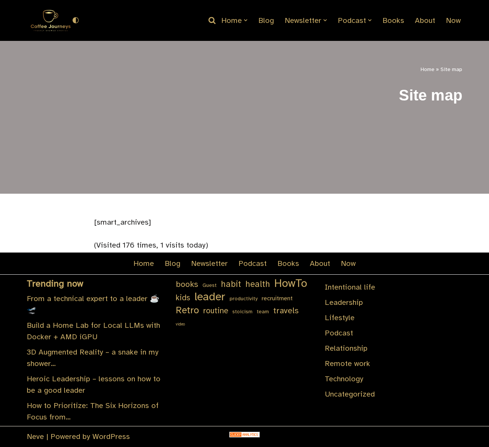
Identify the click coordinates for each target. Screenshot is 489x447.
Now (453, 20)
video (180, 324)
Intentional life (350, 287)
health (257, 284)
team (263, 311)
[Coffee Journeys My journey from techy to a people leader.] (50, 20)
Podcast (252, 263)
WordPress (111, 436)
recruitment (277, 298)
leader (209, 297)
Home (427, 69)
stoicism (242, 311)
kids (183, 298)
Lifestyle (340, 317)
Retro (187, 310)
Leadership (344, 302)
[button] (246, 20)
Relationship (346, 348)
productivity (243, 298)
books (187, 284)
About (425, 20)
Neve (35, 436)
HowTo (290, 283)
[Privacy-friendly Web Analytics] (244, 435)
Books (393, 20)
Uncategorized (350, 394)
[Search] (212, 20)
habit (231, 284)
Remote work (347, 363)
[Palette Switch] (76, 20)
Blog (266, 20)
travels (286, 310)
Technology (344, 379)
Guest (209, 285)
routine (215, 311)
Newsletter (209, 263)
